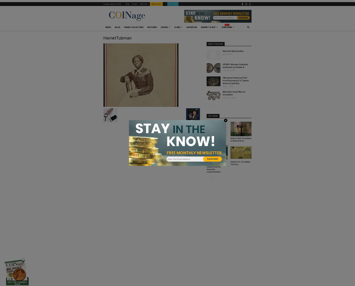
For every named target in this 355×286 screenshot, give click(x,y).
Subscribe (212, 159)
